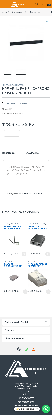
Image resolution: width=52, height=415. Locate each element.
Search (36, 4)
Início (4, 12)
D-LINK (6, 224)
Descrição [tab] (8, 153)
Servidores (17, 12)
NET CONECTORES (35, 262)
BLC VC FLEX (35, 12)
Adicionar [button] (22, 254)
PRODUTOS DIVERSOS (15, 85)
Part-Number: (9, 113)
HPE (3, 85)
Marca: (5, 109)
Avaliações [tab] (32, 153)
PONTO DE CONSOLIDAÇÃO (10, 262)
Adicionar (28, 410)
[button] (47, 22)
